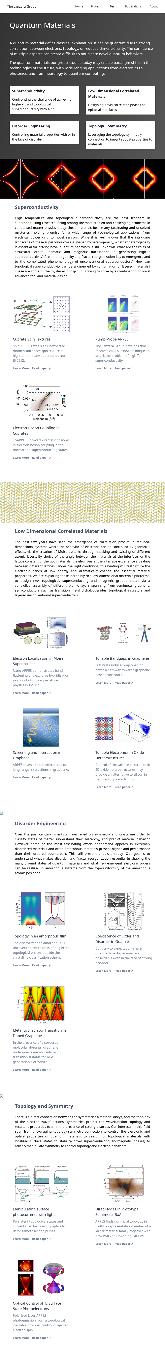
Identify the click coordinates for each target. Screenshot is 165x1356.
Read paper (41, 368)
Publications (133, 6)
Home (79, 6)
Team (113, 6)
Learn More (21, 368)
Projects (96, 6)
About (154, 6)
